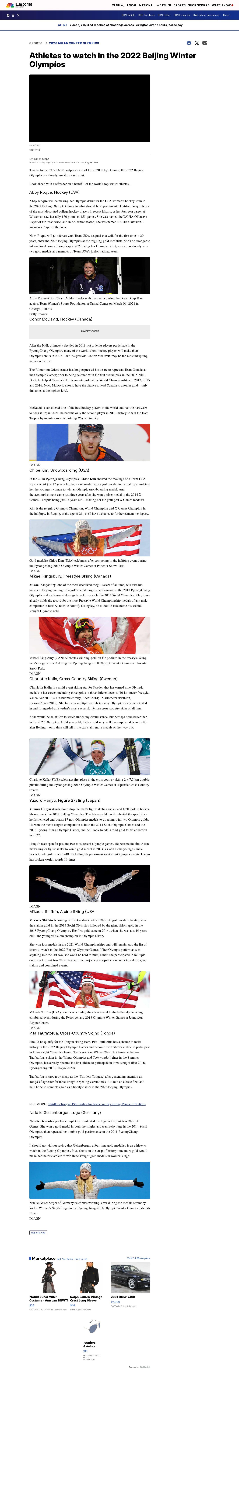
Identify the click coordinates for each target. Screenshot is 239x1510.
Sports (180, 5)
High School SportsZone (206, 15)
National (146, 5)
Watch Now (221, 5)
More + (227, 15)
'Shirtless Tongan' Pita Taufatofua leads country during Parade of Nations (97, 1104)
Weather (164, 5)
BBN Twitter (164, 15)
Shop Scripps (198, 5)
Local (132, 5)
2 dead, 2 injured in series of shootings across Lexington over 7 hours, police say (126, 25)
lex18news (19, 15)
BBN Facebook (146, 15)
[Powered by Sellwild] (145, 1367)
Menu (116, 5)
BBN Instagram (182, 15)
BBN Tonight (128, 15)
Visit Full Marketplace (138, 1258)
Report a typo (38, 1232)
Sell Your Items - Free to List (72, 1259)
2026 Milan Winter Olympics (74, 43)
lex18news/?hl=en (14, 15)
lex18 (9, 15)
